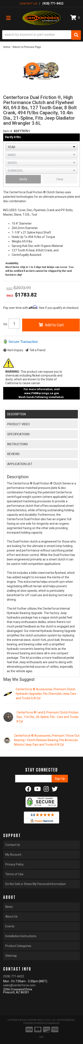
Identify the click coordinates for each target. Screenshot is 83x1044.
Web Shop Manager (48, 1023)
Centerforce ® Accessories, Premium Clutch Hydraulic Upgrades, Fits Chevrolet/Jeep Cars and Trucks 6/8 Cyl (46, 693)
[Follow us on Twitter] (55, 790)
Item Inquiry (15, 350)
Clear (59, 179)
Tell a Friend (37, 350)
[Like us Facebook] (28, 790)
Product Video (18, 424)
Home (6, 47)
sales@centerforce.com (19, 985)
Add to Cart (54, 325)
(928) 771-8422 (13, 976)
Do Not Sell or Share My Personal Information (35, 884)
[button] (41, 35)
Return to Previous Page (27, 47)
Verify (23, 179)
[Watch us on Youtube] (37, 790)
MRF (41, 1037)
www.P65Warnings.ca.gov (41, 393)
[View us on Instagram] (46, 790)
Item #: (8, 131)
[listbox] (41, 146)
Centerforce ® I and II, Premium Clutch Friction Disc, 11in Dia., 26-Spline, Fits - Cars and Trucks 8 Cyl (48, 717)
